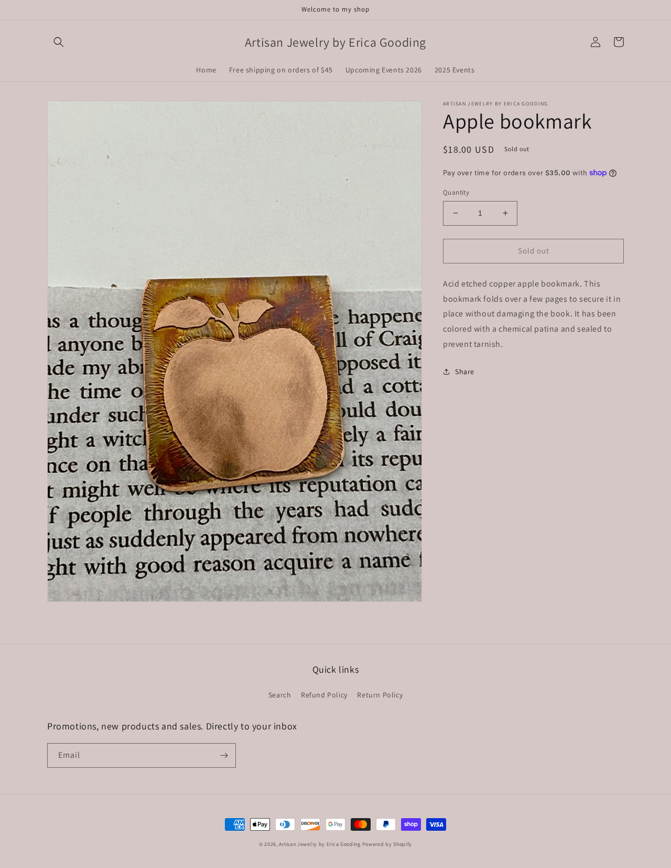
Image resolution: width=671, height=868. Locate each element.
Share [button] (464, 371)
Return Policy (380, 695)
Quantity (456, 192)
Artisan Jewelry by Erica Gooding (319, 844)
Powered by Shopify (387, 844)
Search (279, 695)
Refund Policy (324, 695)
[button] (58, 42)
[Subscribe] (223, 755)
